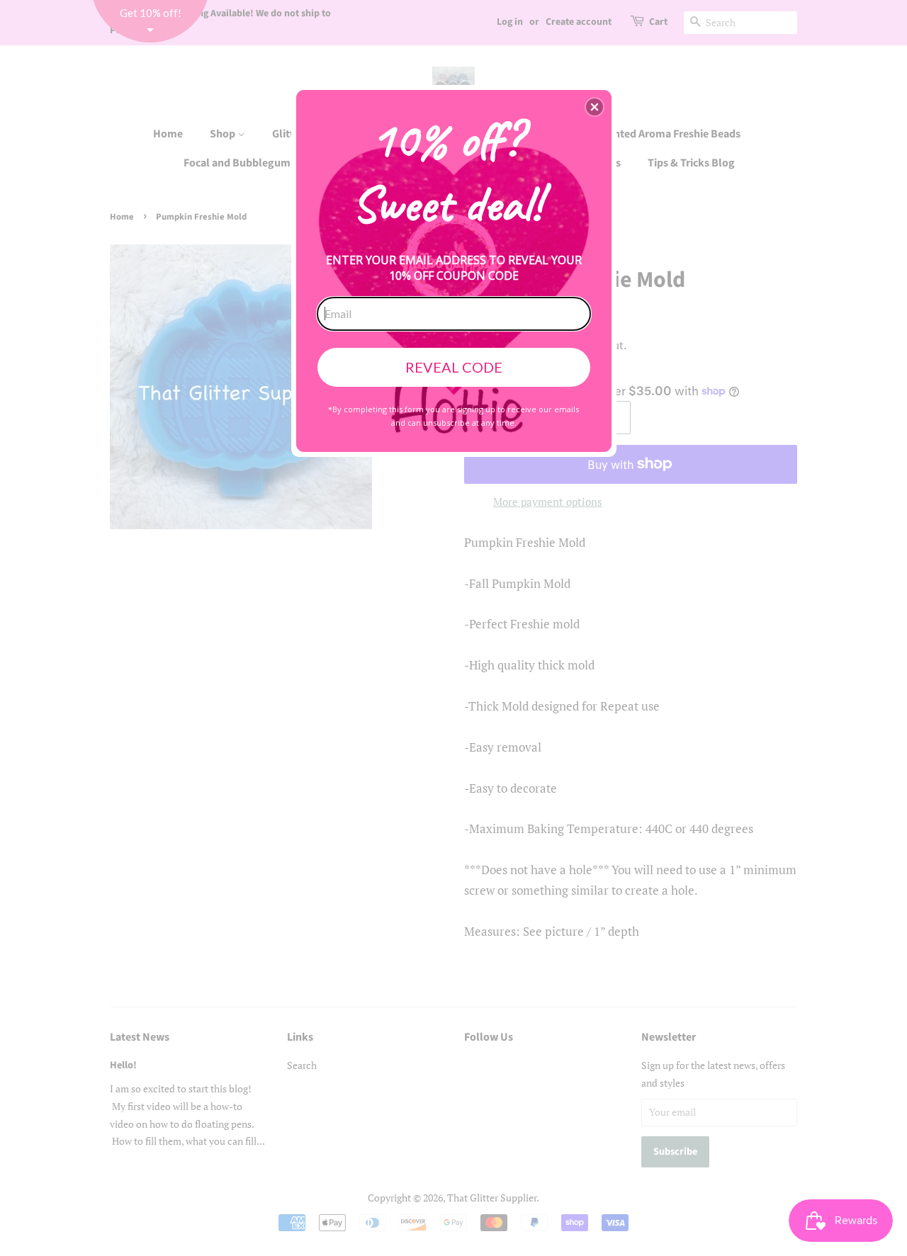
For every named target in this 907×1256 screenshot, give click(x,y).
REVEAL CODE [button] (453, 366)
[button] (594, 106)
